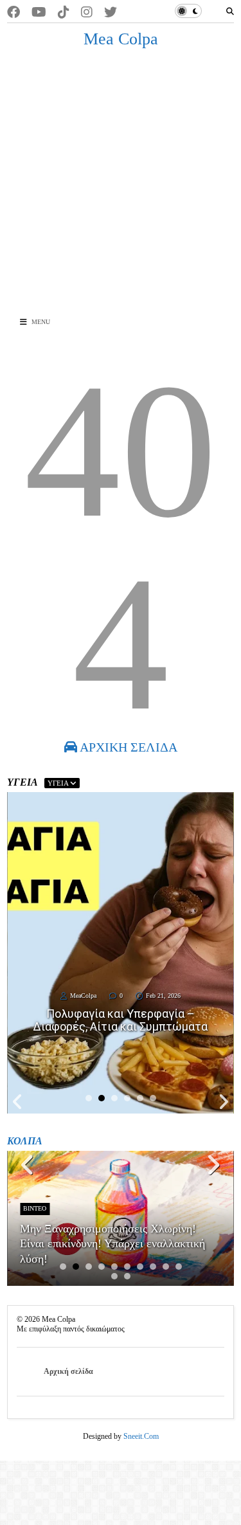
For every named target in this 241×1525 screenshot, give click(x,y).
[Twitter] (110, 12)
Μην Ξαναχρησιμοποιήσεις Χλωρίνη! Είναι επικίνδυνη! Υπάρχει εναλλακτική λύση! (112, 1243)
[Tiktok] (63, 12)
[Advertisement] (120, 182)
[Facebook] (13, 12)
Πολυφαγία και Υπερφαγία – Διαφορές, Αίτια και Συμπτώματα (120, 1020)
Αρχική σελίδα (68, 1371)
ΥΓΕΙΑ (59, 783)
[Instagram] (87, 12)
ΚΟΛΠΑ (24, 1140)
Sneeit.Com (141, 1436)
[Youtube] (38, 12)
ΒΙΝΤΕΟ (34, 1208)
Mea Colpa (121, 39)
